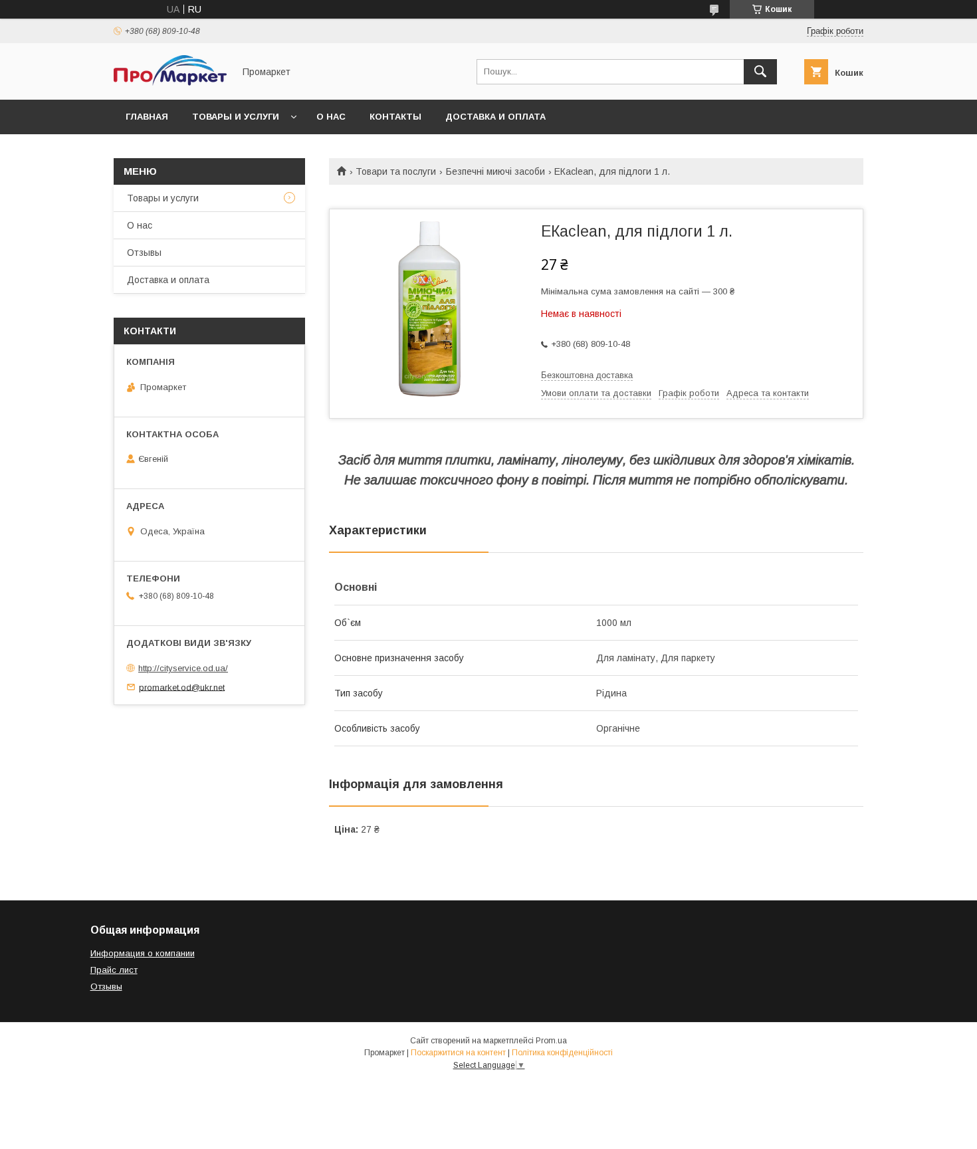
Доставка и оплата (495, 117)
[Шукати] (760, 71)
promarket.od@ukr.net (182, 687)
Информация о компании (142, 953)
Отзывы (144, 252)
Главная (147, 117)
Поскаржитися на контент (458, 1052)
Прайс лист (114, 970)
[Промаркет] (170, 82)
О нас (331, 117)
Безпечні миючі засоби (495, 171)
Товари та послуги (396, 171)
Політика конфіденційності (562, 1052)
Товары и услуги (235, 117)
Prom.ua (551, 1040)
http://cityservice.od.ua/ (183, 668)
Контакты (395, 117)
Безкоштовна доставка (587, 375)
